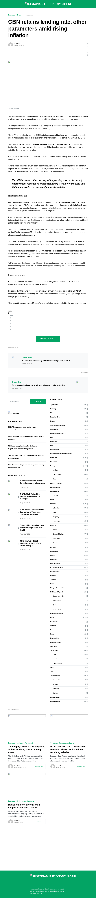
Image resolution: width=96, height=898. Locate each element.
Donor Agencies (58, 596)
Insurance (56, 538)
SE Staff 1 (17, 43)
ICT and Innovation (56, 567)
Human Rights (55, 563)
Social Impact (54, 650)
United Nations (55, 701)
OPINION (53, 626)
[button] (9, 4)
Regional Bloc (54, 638)
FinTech (52, 547)
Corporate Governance (58, 433)
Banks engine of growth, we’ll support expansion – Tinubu (24, 806)
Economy (12, 15)
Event (52, 500)
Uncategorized (55, 697)
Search (38, 401)
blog (51, 413)
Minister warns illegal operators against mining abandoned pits (30, 543)
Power (52, 634)
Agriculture (54, 405)
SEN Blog (53, 646)
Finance (52, 525)
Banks (55, 529)
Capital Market (58, 534)
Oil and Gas (16, 382)
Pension (56, 543)
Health (24, 357)
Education (56, 508)
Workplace (57, 521)
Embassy (53, 462)
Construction (54, 429)
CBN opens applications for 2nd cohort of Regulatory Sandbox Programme (32, 512)
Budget (52, 421)
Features (53, 504)
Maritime (56, 689)
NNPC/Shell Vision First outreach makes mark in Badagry (30, 496)
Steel (54, 479)
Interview (53, 575)
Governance (54, 559)
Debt (52, 445)
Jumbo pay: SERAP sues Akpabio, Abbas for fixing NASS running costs (26, 749)
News (19, 15)
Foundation (54, 551)
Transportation (55, 676)
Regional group (55, 642)
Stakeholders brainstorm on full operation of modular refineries (38, 385)
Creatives (53, 441)
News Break (54, 622)
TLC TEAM (38, 893)
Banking (53, 409)
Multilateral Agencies (57, 592)
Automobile (57, 680)
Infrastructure (54, 571)
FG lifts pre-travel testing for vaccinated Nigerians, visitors (46, 361)
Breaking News (55, 417)
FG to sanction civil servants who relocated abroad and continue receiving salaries (68, 749)
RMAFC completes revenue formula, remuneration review (32, 482)
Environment (54, 491)
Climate (55, 495)
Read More (39, 766)
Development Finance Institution (61, 454)
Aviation (56, 684)
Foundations (57, 663)
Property (56, 517)
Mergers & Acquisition (57, 588)
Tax (51, 671)
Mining (55, 470)
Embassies (57, 600)
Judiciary (53, 580)
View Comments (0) (47, 339)
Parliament (53, 630)
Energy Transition (56, 483)
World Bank (57, 609)
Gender (52, 555)
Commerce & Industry (57, 425)
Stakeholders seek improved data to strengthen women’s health (32, 527)
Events (55, 659)
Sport (52, 667)
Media (52, 584)
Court (52, 437)
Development (54, 449)
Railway (55, 693)
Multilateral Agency (56, 613)
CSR (54, 654)
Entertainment (55, 487)
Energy (52, 466)
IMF (54, 605)
